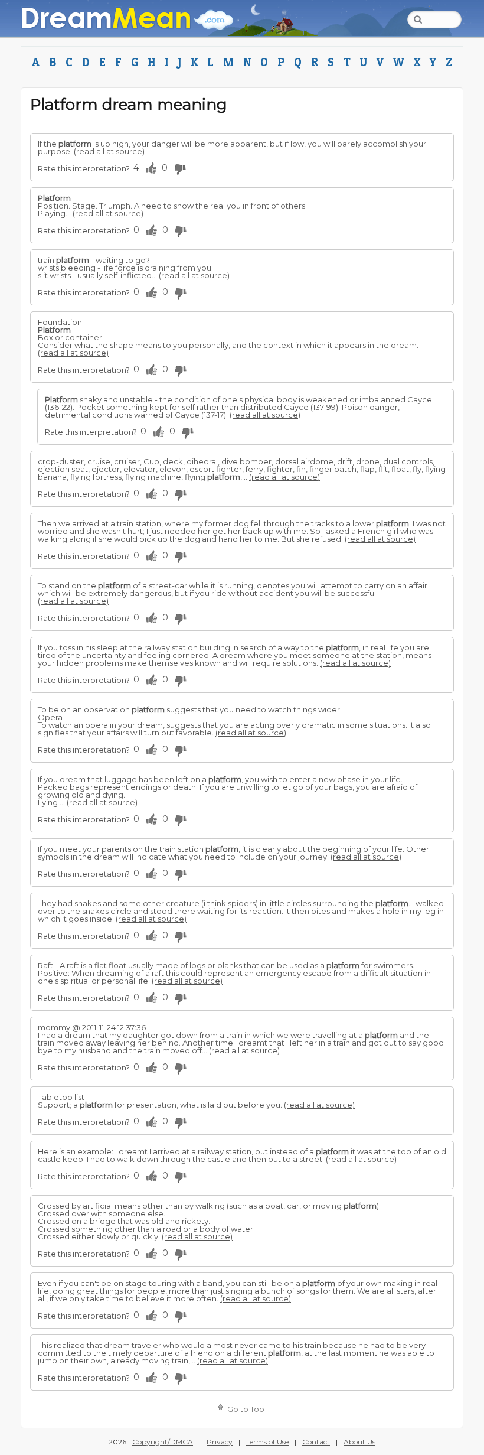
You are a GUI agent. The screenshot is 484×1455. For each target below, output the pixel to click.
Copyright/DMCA (162, 1441)
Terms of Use (267, 1441)
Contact (316, 1441)
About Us (359, 1441)
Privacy (220, 1441)
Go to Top (244, 1409)
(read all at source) (109, 151)
